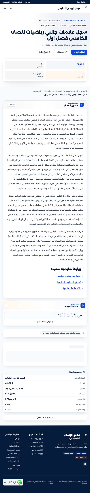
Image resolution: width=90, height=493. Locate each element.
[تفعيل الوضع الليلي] (10, 8)
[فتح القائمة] (5, 8)
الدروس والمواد (37, 439)
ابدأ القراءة (80, 52)
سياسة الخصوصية (13, 450)
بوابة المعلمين (37, 454)
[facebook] (85, 464)
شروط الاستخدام (14, 454)
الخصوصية (6, 2)
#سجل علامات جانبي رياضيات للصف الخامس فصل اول (61, 333)
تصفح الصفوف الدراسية (69, 282)
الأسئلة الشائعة (17, 2)
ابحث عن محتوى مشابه (69, 276)
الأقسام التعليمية (36, 446)
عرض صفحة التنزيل (44, 322)
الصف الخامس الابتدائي (52, 91)
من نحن (27, 2)
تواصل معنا (81, 2)
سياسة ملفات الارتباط (12, 457)
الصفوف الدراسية (71, 91)
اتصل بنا (17, 442)
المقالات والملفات (36, 442)
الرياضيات (37, 91)
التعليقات (60, 52)
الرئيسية (84, 91)
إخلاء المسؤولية (14, 461)
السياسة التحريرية (14, 469)
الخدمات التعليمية (72, 288)
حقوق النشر (16, 465)
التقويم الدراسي (37, 450)
